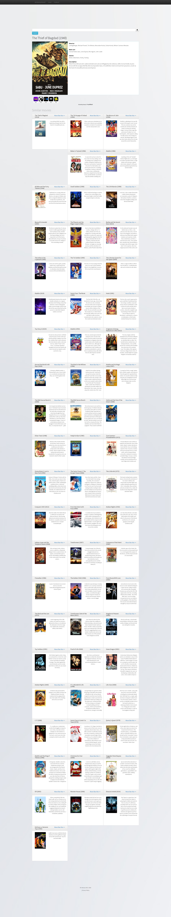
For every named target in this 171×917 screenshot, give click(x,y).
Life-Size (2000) (111, 685)
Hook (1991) (110, 293)
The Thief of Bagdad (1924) (41, 116)
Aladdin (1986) (111, 151)
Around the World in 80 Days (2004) (42, 365)
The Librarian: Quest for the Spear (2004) (113, 258)
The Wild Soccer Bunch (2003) (77, 401)
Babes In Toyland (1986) (78, 151)
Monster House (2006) (77, 792)
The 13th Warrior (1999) (113, 187)
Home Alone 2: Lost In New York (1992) (42, 472)
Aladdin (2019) (39, 293)
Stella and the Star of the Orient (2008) (114, 401)
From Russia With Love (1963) (113, 579)
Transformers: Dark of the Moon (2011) (78, 614)
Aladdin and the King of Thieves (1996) (42, 757)
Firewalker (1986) (40, 578)
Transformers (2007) (77, 542)
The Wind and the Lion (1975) (42, 614)
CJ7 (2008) (38, 720)
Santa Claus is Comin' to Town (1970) (78, 721)
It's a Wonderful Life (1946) (77, 685)
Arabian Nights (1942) (113, 507)
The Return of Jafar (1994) (112, 116)
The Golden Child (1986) (78, 578)
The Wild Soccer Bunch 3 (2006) (43, 401)
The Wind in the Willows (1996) (78, 365)
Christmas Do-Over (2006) (76, 757)
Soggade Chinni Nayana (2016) (113, 757)
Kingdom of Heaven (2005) (112, 614)
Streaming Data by (82, 104)
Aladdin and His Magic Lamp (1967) (113, 365)
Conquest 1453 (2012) (42, 507)
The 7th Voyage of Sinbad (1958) (78, 116)
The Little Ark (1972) (112, 471)
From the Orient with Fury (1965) (77, 508)
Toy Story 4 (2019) (41, 329)
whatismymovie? (40, 2)
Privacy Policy (85, 890)
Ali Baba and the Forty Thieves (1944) (42, 187)
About (49, 2)
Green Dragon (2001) (112, 649)
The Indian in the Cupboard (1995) (40, 258)
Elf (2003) (38, 792)
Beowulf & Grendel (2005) (41, 223)
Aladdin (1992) (75, 329)
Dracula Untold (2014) (113, 792)
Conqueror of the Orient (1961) (113, 543)
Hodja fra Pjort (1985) (77, 436)
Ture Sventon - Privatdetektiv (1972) (113, 436)
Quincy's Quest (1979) (113, 720)
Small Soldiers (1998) (77, 187)
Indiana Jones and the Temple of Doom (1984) (42, 543)
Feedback (56, 2)
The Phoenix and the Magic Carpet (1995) (77, 223)
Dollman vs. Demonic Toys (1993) (41, 828)
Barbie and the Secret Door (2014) (113, 223)
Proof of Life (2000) (76, 649)
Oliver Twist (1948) (41, 436)
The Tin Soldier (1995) (77, 258)
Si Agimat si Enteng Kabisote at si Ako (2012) (114, 330)
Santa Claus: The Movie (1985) (77, 294)
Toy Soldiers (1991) (41, 649)
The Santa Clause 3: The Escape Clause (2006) (78, 472)
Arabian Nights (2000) (42, 685)
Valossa (83, 887)
